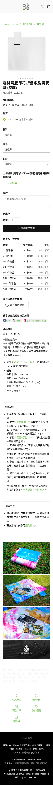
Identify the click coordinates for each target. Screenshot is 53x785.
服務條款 (30, 525)
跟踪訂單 (16, 710)
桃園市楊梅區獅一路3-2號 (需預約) (32, 763)
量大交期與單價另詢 (33, 489)
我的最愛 (36, 710)
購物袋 (16, 721)
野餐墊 (40, 24)
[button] (26, 6)
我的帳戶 (36, 699)
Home (6, 24)
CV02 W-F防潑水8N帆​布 (20, 119)
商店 (15, 24)
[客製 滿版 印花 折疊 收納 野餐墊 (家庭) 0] (26, 52)
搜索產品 (16, 699)
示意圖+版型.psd (23, 437)
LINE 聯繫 (26, 738)
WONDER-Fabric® (24, 362)
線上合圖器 (20, 421)
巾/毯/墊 (27, 24)
